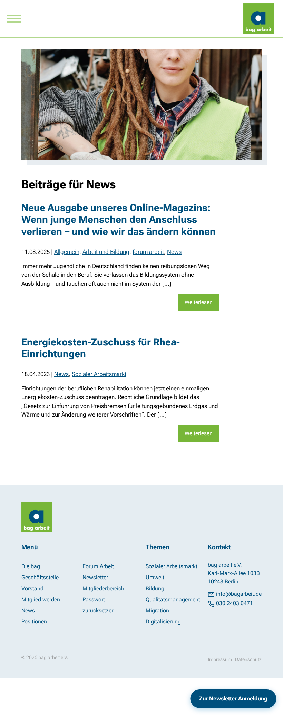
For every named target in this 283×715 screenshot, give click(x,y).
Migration (157, 610)
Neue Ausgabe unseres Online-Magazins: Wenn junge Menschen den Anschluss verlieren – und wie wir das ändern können (118, 219)
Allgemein (66, 251)
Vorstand (32, 588)
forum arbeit (148, 251)
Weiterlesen (199, 302)
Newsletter (95, 577)
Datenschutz (248, 659)
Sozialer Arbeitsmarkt (99, 374)
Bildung (155, 588)
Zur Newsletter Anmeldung (233, 698)
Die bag (30, 566)
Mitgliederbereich (103, 588)
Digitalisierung (163, 621)
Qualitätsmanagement (173, 599)
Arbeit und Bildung (105, 251)
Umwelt (155, 577)
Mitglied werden (40, 599)
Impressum (220, 659)
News (174, 251)
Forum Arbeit (98, 566)
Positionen (34, 621)
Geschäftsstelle (40, 577)
